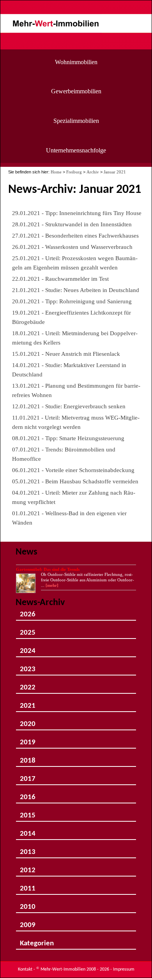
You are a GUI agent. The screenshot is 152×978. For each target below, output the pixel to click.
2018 (27, 757)
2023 (27, 666)
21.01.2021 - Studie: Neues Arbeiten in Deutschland (75, 290)
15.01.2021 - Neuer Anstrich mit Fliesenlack (66, 353)
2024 (27, 648)
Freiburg (74, 172)
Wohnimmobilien (76, 62)
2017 (27, 776)
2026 (27, 611)
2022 (27, 684)
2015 (27, 812)
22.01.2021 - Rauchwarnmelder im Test (60, 278)
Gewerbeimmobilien (76, 91)
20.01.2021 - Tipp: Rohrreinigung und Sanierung (72, 301)
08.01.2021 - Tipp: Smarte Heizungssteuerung (68, 438)
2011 (27, 885)
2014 (27, 830)
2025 (27, 629)
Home (56, 172)
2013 (27, 849)
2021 (27, 702)
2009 (27, 922)
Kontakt (25, 969)
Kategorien (37, 940)
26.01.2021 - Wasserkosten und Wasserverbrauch (72, 246)
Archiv (93, 172)
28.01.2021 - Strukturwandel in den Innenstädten (72, 224)
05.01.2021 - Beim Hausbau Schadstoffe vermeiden (75, 481)
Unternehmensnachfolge (76, 150)
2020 (27, 721)
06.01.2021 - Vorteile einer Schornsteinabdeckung (73, 470)
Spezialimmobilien (76, 120)
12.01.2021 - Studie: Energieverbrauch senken (68, 406)
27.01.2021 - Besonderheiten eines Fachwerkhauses (75, 235)
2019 (27, 739)
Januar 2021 (115, 172)
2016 (27, 794)
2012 (27, 867)
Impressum (123, 969)
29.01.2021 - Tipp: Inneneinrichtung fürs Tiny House (76, 213)
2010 (27, 904)
